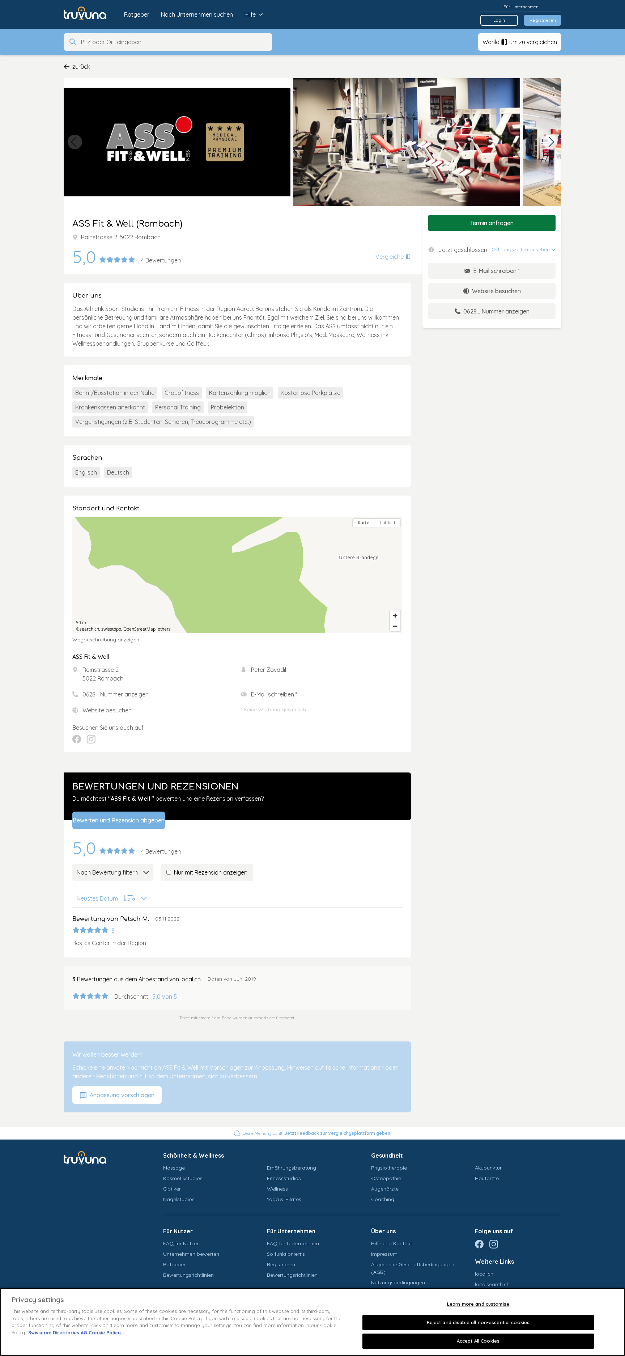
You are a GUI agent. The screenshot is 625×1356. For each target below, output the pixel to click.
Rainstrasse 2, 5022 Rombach (121, 237)
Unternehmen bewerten (191, 1254)
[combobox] (174, 42)
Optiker (172, 1189)
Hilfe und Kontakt (391, 1243)
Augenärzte (385, 1189)
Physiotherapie (389, 1168)
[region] (237, 575)
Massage (174, 1168)
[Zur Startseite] (90, 14)
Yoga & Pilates (284, 1199)
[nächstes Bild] (550, 142)
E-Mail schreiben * (274, 694)
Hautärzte (487, 1178)
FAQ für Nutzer (181, 1243)
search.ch (89, 629)
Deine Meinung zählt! (317, 1133)
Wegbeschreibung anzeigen (105, 639)
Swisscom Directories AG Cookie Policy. (75, 1332)
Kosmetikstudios (183, 1178)
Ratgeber (136, 14)
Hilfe (250, 14)
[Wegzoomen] (395, 626)
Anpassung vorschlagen (121, 1095)
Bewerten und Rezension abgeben (119, 820)
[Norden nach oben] (395, 535)
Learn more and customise (478, 1304)
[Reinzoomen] (395, 615)
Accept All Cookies (478, 1341)
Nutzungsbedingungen (398, 1282)
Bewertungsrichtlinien (188, 1275)
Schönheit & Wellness (193, 1155)
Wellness (277, 1189)
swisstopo (111, 629)
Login (499, 20)
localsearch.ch (492, 1284)
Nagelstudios (179, 1199)
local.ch (484, 1274)
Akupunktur (488, 1168)
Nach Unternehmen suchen (197, 14)
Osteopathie (386, 1178)
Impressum (384, 1254)
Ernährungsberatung (291, 1168)
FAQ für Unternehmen (293, 1243)
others (164, 629)
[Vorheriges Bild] (75, 142)
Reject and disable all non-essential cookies (478, 1322)
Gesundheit (387, 1155)
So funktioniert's (286, 1254)
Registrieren (543, 20)
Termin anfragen (492, 223)
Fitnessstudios (284, 1178)
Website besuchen (107, 710)
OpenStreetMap (139, 629)
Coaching (382, 1199)
